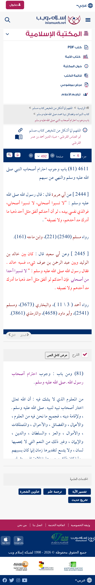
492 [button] (44, 156)
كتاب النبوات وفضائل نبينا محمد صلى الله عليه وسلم (63, 114)
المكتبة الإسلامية (54, 34)
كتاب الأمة (72, 56)
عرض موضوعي (71, 85)
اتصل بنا (37, 525)
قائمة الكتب (73, 75)
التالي (12, 335)
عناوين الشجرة (30, 491)
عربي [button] (82, 5)
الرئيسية (81, 108)
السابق (23, 335)
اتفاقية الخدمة (56, 525)
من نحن (22, 525)
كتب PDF (75, 47)
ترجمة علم (55, 491)
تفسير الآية (79, 491)
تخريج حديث (80, 500)
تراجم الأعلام (71, 94)
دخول (14, 5)
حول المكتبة (72, 66)
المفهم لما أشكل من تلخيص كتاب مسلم (52, 108)
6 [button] (78, 155)
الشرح (76, 354)
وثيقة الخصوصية (80, 525)
